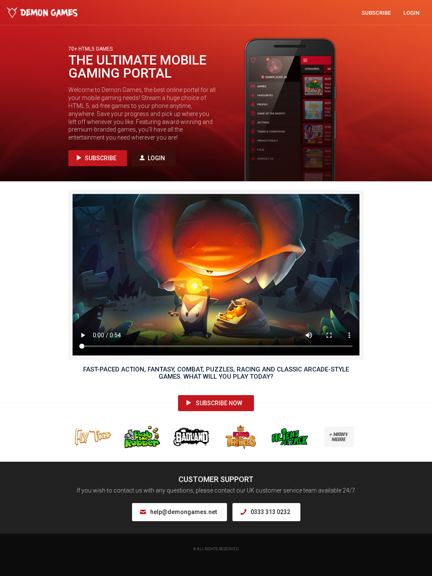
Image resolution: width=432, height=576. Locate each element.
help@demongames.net (183, 512)
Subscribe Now (219, 403)
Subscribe (376, 13)
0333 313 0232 (270, 512)
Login (411, 13)
